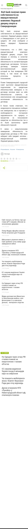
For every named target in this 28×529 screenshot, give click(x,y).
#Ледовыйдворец (5, 149)
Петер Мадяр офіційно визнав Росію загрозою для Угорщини (13, 232)
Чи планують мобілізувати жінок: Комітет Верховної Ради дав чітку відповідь (13, 263)
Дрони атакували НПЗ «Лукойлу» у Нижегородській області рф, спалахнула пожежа (14, 253)
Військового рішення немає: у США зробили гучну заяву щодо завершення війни (14, 242)
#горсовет (12, 149)
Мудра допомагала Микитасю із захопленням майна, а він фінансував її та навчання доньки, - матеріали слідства (13, 299)
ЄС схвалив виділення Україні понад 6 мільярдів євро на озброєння (13, 274)
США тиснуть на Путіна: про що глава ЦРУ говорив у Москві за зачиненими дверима (14, 222)
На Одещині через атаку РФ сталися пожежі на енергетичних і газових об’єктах (12, 286)
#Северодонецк (20, 149)
